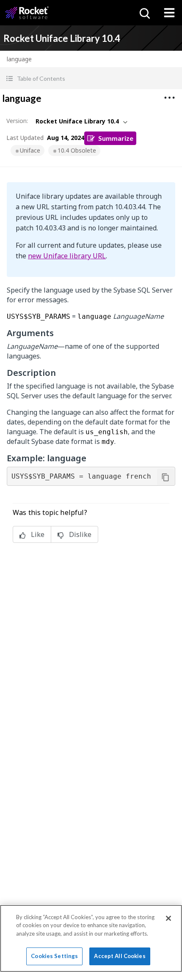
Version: (17, 121)
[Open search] (143, 12)
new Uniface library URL (67, 255)
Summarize (115, 138)
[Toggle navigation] (169, 12)
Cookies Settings (54, 956)
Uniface (30, 150)
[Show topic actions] (169, 97)
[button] (91, 78)
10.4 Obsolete (77, 150)
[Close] (168, 918)
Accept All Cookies (119, 956)
